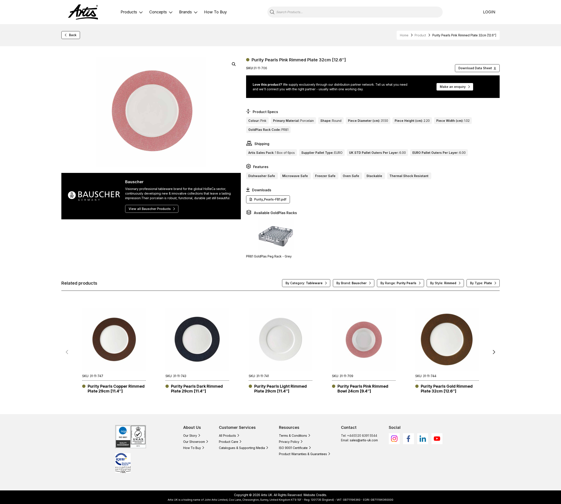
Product (420, 35)
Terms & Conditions (293, 435)
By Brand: (351, 283)
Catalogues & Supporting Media (242, 448)
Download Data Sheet (475, 68)
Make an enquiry (453, 87)
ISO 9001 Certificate (293, 448)
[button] (234, 64)
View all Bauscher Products (150, 209)
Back (72, 35)
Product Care (228, 442)
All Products (227, 435)
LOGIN (489, 12)
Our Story (190, 435)
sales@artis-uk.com (364, 440)
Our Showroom (194, 442)
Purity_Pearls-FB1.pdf (270, 199)
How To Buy (215, 12)
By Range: (398, 283)
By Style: (443, 283)
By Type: (481, 283)
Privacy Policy (289, 442)
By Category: (304, 283)
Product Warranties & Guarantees (303, 454)
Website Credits (314, 495)
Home (404, 35)
